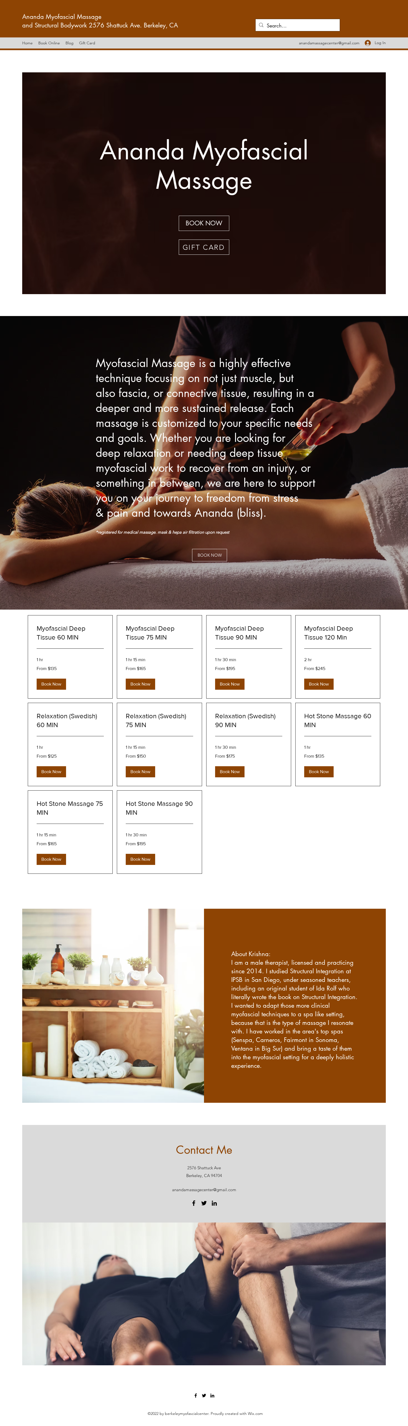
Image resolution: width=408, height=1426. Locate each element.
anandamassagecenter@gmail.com (329, 42)
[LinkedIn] (214, 1203)
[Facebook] (193, 1203)
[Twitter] (204, 1203)
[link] (70, 633)
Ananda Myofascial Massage (62, 17)
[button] (51, 684)
